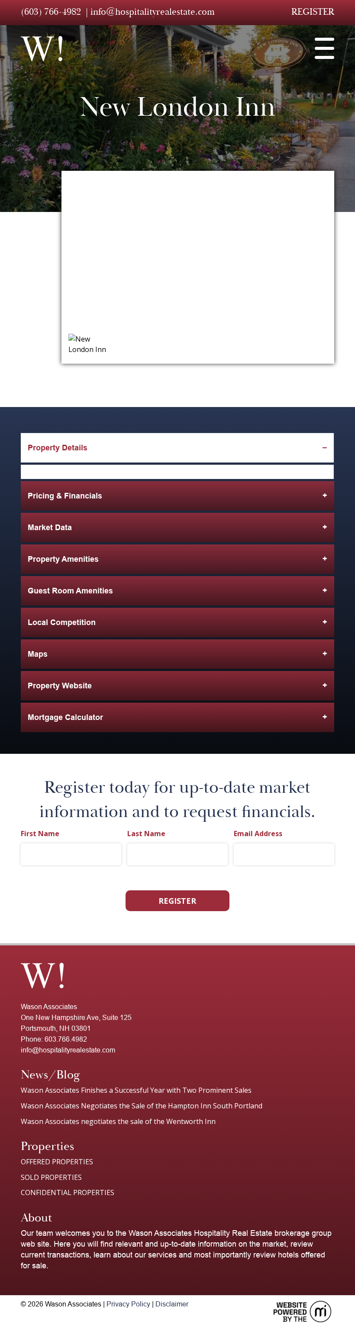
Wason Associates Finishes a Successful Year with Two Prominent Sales (136, 1090)
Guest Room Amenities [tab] (70, 590)
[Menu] (324, 48)
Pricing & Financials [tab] (65, 496)
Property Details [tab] (57, 447)
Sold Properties (51, 1177)
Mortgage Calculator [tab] (65, 717)
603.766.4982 (66, 1039)
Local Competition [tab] (62, 622)
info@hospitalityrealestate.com (152, 12)
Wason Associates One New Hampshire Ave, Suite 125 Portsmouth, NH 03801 (76, 1017)
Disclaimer (171, 1304)
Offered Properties (57, 1161)
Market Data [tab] (50, 527)
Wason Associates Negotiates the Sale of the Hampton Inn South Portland (141, 1106)
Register (312, 12)
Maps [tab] (38, 654)
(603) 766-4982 (51, 12)
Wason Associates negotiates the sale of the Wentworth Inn (118, 1121)
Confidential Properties (67, 1192)
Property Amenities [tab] (63, 559)
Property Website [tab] (60, 685)
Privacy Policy (128, 1304)
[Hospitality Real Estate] (41, 48)
